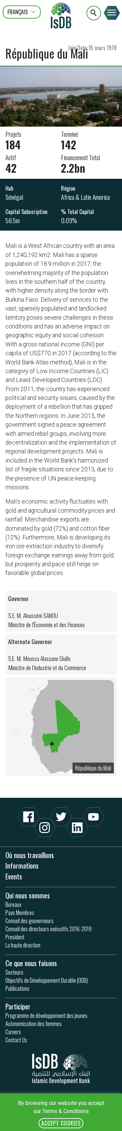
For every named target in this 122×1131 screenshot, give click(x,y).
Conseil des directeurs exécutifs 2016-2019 (48, 929)
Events (13, 876)
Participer (17, 1006)
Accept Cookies (61, 1123)
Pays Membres (19, 913)
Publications (17, 988)
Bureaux (13, 904)
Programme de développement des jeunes (46, 1015)
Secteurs (14, 972)
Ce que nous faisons (31, 963)
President (14, 937)
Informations (22, 865)
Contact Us (16, 1040)
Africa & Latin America (85, 197)
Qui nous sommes (27, 895)
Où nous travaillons (29, 855)
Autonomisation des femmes (33, 1024)
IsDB (61, 15)
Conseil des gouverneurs (29, 921)
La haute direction (22, 945)
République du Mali (93, 768)
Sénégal (14, 197)
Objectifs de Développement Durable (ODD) (46, 980)
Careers (13, 1032)
